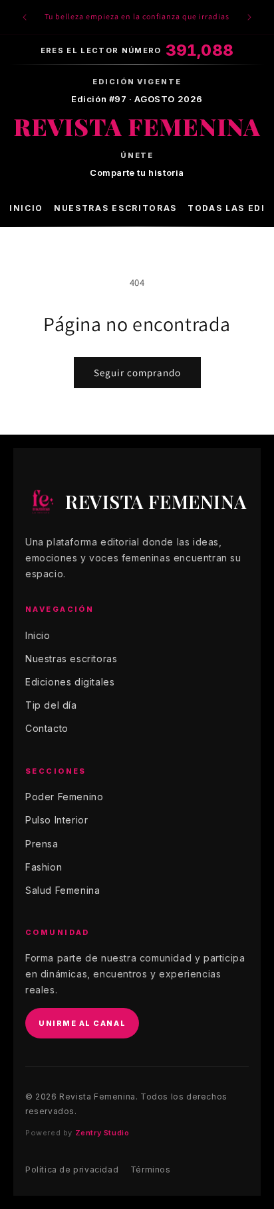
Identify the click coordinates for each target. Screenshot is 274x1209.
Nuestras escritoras (115, 208)
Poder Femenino (64, 796)
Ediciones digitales (69, 681)
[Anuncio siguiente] (249, 17)
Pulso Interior (56, 819)
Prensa (42, 843)
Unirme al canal (82, 1023)
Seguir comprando (137, 372)
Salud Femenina (62, 890)
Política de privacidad (71, 1169)
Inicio (26, 208)
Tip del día (51, 705)
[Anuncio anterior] (24, 17)
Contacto (46, 728)
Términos (150, 1169)
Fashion (43, 867)
